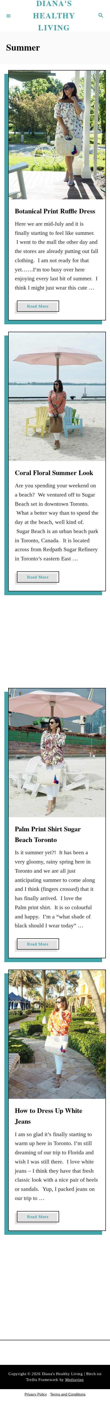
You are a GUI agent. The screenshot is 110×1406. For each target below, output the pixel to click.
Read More (39, 308)
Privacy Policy (36, 1394)
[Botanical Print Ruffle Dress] (57, 135)
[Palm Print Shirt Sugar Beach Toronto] (57, 752)
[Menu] (8, 15)
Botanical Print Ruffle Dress (55, 211)
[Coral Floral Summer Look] (57, 396)
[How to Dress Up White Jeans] (57, 1034)
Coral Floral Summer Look (54, 472)
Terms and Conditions (67, 1394)
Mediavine (74, 1380)
